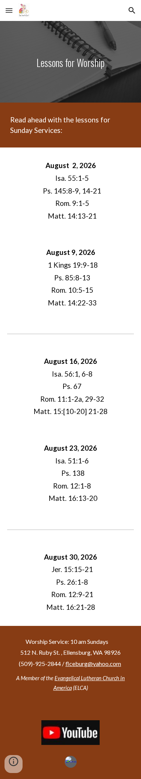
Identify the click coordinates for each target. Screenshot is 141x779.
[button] (9, 10)
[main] (70, 62)
